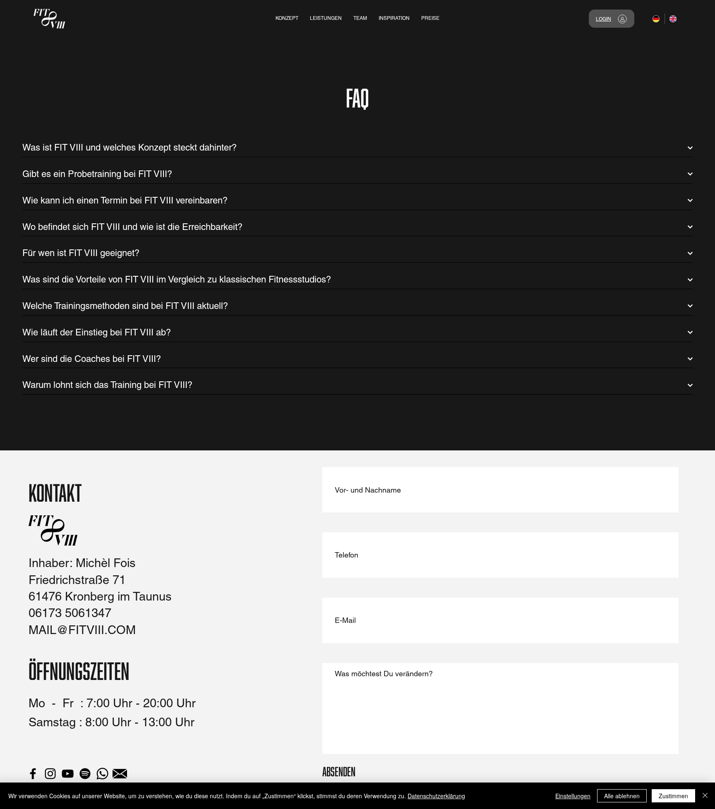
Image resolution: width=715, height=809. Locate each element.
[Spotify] (85, 773)
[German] (656, 19)
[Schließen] (705, 795)
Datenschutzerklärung (436, 796)
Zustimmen (673, 796)
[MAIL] (120, 773)
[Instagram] (50, 773)
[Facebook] (33, 773)
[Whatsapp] (102, 773)
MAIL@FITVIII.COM (82, 630)
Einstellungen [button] (572, 796)
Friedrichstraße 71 (77, 580)
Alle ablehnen (622, 796)
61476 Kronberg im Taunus (100, 596)
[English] (673, 19)
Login (603, 19)
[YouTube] (67, 773)
